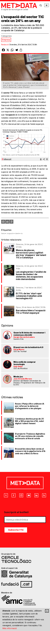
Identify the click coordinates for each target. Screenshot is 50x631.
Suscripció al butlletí (16, 512)
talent (17, 233)
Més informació (9, 628)
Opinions (7, 325)
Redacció (5, 45)
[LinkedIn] (36, 495)
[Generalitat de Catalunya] (25, 574)
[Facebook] (14, 495)
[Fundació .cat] (25, 584)
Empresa (6, 39)
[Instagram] (21, 495)
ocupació (10, 233)
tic (22, 233)
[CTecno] (25, 559)
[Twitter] (6, 495)
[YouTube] (29, 495)
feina (3, 233)
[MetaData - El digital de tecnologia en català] (19, 5)
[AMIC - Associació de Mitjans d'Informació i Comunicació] (25, 600)
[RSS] (44, 495)
